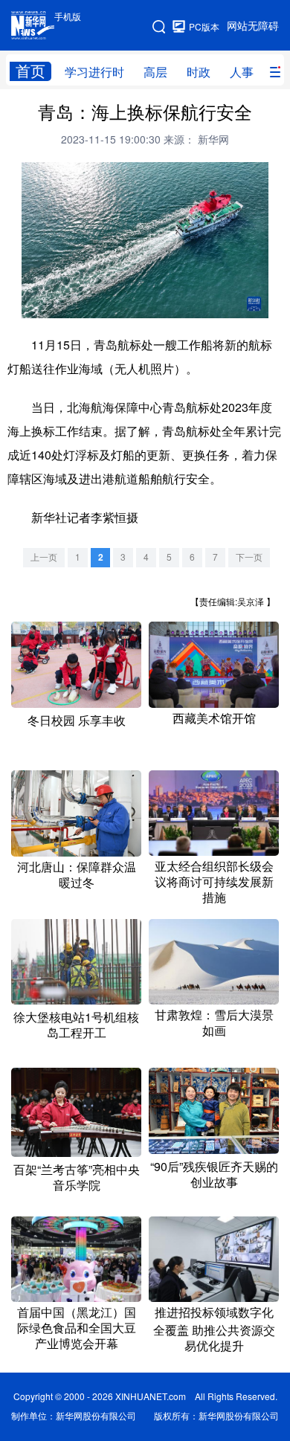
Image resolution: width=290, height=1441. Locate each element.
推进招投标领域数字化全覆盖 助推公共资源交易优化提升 (214, 1329)
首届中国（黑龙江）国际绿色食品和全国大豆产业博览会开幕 (76, 1328)
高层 (155, 72)
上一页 (43, 557)
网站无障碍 (253, 26)
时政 (198, 72)
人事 (242, 72)
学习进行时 (94, 72)
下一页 (249, 557)
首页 (30, 71)
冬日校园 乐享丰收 (77, 720)
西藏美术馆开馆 (214, 718)
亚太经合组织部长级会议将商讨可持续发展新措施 (214, 881)
